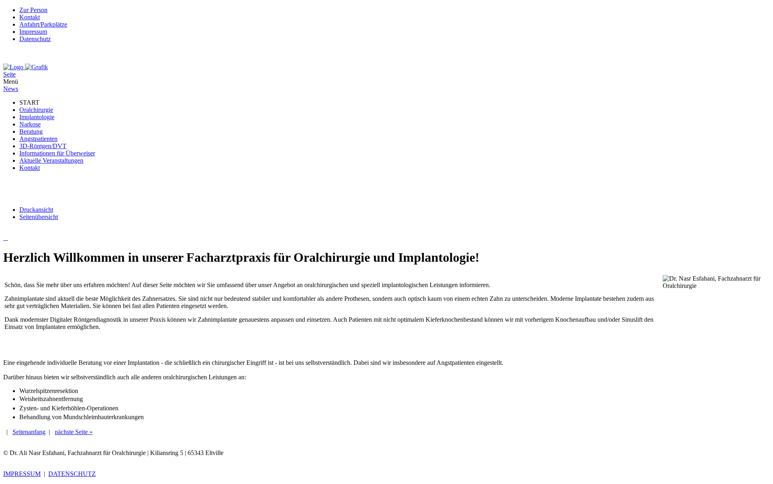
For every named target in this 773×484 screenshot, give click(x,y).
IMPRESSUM (22, 473)
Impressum (33, 31)
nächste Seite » (74, 431)
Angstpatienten (38, 138)
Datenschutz (35, 38)
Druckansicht (36, 209)
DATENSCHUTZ (72, 473)
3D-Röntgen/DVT (42, 146)
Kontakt (29, 17)
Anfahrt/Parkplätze (43, 24)
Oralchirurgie (36, 109)
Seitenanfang (28, 431)
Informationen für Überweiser (57, 153)
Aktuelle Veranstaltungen (51, 160)
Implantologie (36, 117)
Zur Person (33, 9)
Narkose (30, 124)
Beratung (31, 131)
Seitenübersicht (38, 216)
